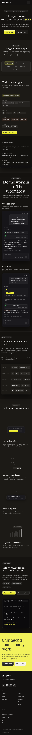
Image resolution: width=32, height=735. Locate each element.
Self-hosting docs (23, 592)
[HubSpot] (14, 373)
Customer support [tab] (21, 63)
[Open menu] (28, 2)
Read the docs (22, 32)
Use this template (8, 132)
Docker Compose (16, 583)
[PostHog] (19, 373)
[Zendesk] (29, 373)
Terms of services (7, 714)
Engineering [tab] (9, 63)
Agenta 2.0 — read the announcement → (16, 11)
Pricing (4, 696)
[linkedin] (7, 685)
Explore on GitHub (9, 592)
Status (19, 704)
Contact (4, 699)
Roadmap (20, 699)
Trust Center (6, 723)
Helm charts (6, 587)
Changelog (21, 696)
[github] (10, 685)
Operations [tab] (16, 70)
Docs (19, 693)
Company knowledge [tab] (19, 66)
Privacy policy (5, 732)
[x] (3, 685)
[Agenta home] (6, 2)
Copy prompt (24, 600)
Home (4, 693)
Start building (9, 32)
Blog (19, 702)
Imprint (4, 712)
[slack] (14, 685)
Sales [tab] (8, 66)
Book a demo (20, 663)
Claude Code (9, 103)
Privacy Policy (6, 717)
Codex (19, 103)
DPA (3, 720)
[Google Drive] (24, 373)
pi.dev (6, 105)
